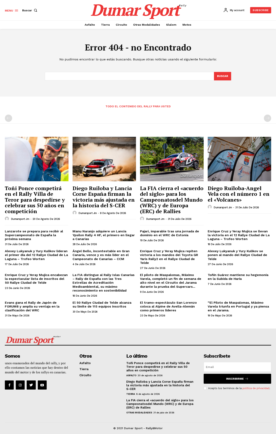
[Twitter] (31, 384)
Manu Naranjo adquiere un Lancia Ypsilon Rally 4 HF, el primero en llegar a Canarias (104, 235)
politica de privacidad (255, 388)
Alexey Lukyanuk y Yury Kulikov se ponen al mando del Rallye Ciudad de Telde (237, 255)
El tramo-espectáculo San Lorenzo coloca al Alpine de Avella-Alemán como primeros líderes (168, 306)
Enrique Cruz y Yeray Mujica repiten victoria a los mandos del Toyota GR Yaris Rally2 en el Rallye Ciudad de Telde (169, 257)
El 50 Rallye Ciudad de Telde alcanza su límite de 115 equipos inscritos (102, 304)
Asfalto (85, 363)
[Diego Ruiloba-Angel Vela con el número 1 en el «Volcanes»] (239, 159)
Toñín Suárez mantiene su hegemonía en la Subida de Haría (238, 277)
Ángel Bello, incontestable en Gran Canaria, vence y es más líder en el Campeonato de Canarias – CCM (101, 255)
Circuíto (85, 375)
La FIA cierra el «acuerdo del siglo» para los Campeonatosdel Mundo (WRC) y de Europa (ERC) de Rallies (171, 200)
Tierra (83, 369)
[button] (30, 10)
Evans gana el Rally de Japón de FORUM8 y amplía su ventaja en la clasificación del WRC (32, 306)
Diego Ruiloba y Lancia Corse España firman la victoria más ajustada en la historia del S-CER (104, 197)
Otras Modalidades (139, 412)
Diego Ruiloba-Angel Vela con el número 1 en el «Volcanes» (239, 194)
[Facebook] (9, 384)
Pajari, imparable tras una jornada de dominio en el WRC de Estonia (169, 233)
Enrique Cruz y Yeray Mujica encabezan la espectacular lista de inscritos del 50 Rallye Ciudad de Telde (36, 278)
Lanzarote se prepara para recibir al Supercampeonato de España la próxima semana (34, 235)
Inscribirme (235, 378)
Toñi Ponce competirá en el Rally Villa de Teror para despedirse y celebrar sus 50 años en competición (35, 200)
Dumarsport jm (20, 218)
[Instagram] (20, 384)
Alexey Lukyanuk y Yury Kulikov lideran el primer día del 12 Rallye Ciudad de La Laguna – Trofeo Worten (36, 255)
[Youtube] (42, 384)
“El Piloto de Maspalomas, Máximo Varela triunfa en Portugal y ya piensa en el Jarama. (238, 306)
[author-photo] (7, 219)
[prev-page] (8, 118)
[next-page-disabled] (267, 118)
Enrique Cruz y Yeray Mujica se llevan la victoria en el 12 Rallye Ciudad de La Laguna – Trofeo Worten (239, 235)
